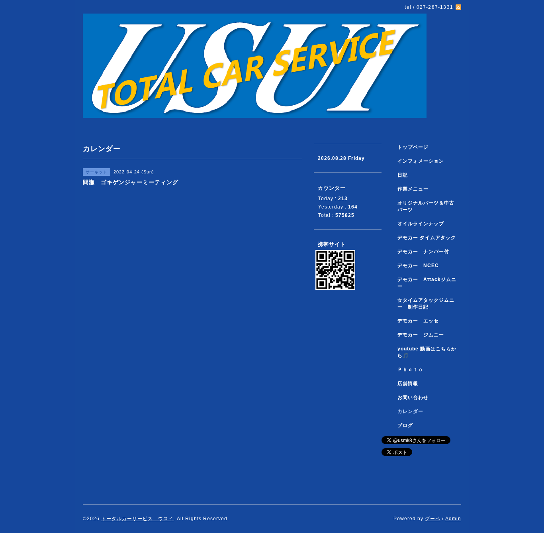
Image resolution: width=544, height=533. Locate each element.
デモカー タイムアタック (426, 237)
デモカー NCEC (418, 265)
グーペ (432, 518)
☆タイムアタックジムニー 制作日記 (425, 303)
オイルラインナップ (420, 223)
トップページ (413, 147)
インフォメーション (420, 161)
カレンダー (410, 411)
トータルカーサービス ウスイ (137, 518)
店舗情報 (407, 383)
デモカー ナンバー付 (423, 251)
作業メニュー (415, 189)
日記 (402, 175)
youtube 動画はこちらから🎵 (426, 352)
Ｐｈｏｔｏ (410, 369)
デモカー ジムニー (420, 335)
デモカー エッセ (420, 321)
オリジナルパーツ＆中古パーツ (425, 206)
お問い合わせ (413, 397)
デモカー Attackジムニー (426, 283)
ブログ (405, 425)
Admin (453, 518)
